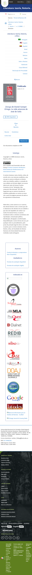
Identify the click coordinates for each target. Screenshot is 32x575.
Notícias (25, 55)
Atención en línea (5, 458)
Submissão (24, 64)
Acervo (12, 26)
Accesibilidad (26, 523)
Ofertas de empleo (5, 478)
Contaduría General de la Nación (8, 512)
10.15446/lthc (7, 440)
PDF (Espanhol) (11, 117)
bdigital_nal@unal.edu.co (18, 550)
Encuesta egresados (5, 472)
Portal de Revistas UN (20, 18)
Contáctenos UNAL (5, 460)
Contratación (4, 500)
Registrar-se (11, 14)
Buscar (18, 79)
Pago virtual (3, 474)
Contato (25, 73)
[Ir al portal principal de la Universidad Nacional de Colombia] (4, 3)
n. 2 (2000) (19, 26)
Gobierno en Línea (5, 514)
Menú (28, 2)
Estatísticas (15, 132)
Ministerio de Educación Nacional (8, 516)
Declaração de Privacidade (19, 70)
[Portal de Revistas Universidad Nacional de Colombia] (6, 23)
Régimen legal (4, 502)
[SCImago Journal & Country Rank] (17, 418)
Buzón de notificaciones (6, 504)
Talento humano (4, 490)
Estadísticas (3, 476)
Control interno (4, 488)
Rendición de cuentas (5, 492)
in (2, 537)
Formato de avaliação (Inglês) (15, 265)
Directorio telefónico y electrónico (15, 523)
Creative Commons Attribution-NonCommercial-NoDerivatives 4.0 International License (14, 169)
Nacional (11, 1)
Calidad (2, 486)
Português (24, 39)
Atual (25, 49)
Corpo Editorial (23, 67)
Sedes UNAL (20, 2)
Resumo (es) (23, 141)
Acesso (24, 14)
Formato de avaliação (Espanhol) (16, 262)
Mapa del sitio (4, 523)
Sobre (25, 58)
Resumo (7, 132)
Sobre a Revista (23, 61)
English (25, 43)
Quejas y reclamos (5, 464)
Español (25, 46)
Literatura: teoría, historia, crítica (15, 23)
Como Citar (8, 135)
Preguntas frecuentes (5, 462)
